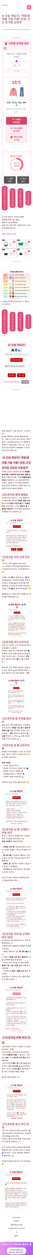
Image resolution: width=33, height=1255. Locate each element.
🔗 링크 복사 (23, 180)
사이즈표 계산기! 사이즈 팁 (16, 1228)
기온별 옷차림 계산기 (5, 198)
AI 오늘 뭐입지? (20, 198)
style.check (16, 1217)
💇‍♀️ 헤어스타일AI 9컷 (16, 138)
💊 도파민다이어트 (16, 121)
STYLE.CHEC (11, 10)
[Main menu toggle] (29, 7)
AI (16, 1232)
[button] (16, 1251)
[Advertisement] (16, 408)
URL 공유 (21, 375)
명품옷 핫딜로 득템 (9, 234)
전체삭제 (25, 382)
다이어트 (16, 1221)
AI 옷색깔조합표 (12, 198)
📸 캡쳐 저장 (10, 180)
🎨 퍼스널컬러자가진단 (16, 129)
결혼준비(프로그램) (16, 1225)
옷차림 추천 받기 (16, 360)
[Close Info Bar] (31, 1245)
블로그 (16, 1236)
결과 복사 (12, 375)
